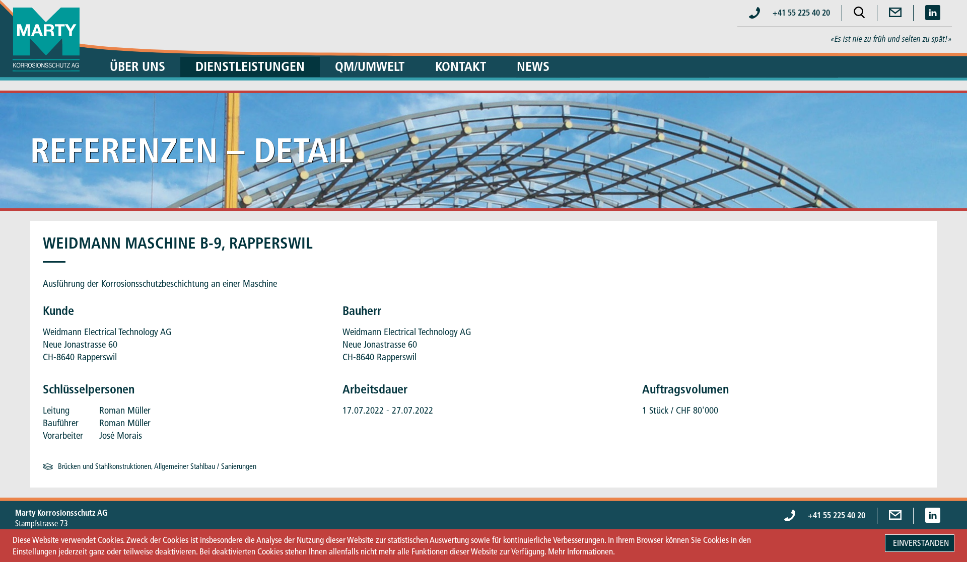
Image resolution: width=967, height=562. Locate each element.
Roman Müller (125, 410)
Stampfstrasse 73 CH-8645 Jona (61, 523)
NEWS (533, 66)
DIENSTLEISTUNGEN (250, 66)
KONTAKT (461, 66)
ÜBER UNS (137, 66)
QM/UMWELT (370, 66)
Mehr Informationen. (581, 551)
